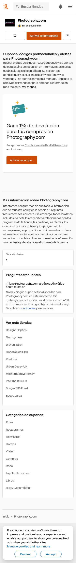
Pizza (9, 422)
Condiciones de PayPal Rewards (45, 145)
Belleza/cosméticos (18, 488)
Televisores (13, 437)
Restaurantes (15, 429)
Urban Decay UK (16, 366)
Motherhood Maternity (20, 374)
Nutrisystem (14, 337)
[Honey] (6, 6)
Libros (10, 480)
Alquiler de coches (17, 473)
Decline (25, 554)
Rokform (11, 359)
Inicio (5, 516)
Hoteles (11, 444)
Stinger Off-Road (17, 388)
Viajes (10, 451)
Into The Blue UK (16, 381)
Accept (51, 554)
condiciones (27, 308)
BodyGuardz (14, 395)
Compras (12, 459)
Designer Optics (16, 330)
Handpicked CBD (17, 352)
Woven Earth (14, 344)
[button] (70, 6)
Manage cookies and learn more (28, 546)
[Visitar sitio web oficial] (67, 36)
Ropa (9, 466)
